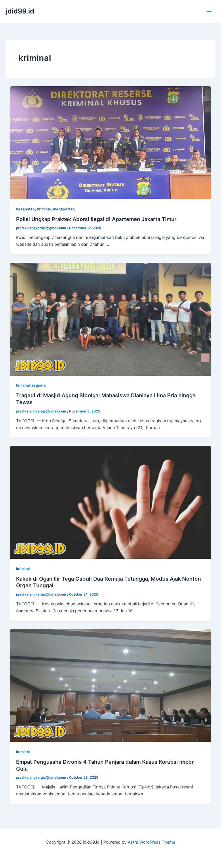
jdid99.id (20, 11)
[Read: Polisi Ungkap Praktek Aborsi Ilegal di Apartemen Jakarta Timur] (110, 142)
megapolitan (64, 209)
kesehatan (25, 209)
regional (39, 385)
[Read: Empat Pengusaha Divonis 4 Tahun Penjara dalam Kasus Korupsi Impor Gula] (110, 685)
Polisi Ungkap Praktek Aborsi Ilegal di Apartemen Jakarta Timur (96, 219)
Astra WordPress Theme (151, 842)
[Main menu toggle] (209, 11)
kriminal (44, 209)
